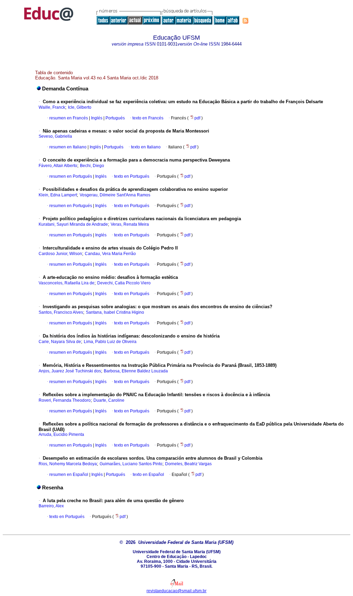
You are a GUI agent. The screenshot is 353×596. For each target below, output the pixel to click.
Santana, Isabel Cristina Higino (115, 312)
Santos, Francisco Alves (61, 312)
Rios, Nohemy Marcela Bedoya (68, 463)
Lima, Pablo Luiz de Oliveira (110, 341)
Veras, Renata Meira (130, 224)
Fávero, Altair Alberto (58, 165)
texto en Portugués (131, 176)
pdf (197, 118)
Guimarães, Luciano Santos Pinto (131, 463)
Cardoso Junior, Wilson (60, 253)
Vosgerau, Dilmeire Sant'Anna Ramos (115, 195)
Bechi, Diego (92, 165)
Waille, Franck (52, 107)
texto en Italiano (146, 147)
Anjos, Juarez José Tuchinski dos (70, 371)
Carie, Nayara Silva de (60, 341)
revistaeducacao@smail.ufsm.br (176, 590)
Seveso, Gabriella (55, 136)
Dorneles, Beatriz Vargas (188, 463)
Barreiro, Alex (51, 506)
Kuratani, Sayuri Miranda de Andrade (73, 224)
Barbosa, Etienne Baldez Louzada (136, 371)
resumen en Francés (68, 118)
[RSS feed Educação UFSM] (245, 20)
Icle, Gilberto (79, 107)
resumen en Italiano (68, 147)
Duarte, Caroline (108, 400)
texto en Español (148, 474)
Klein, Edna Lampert (58, 195)
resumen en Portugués (70, 176)
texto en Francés (147, 118)
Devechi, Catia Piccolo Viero (124, 283)
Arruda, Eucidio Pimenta (61, 434)
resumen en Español (68, 474)
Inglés (96, 118)
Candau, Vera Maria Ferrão (110, 253)
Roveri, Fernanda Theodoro (65, 400)
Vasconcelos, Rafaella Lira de (66, 283)
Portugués (114, 118)
